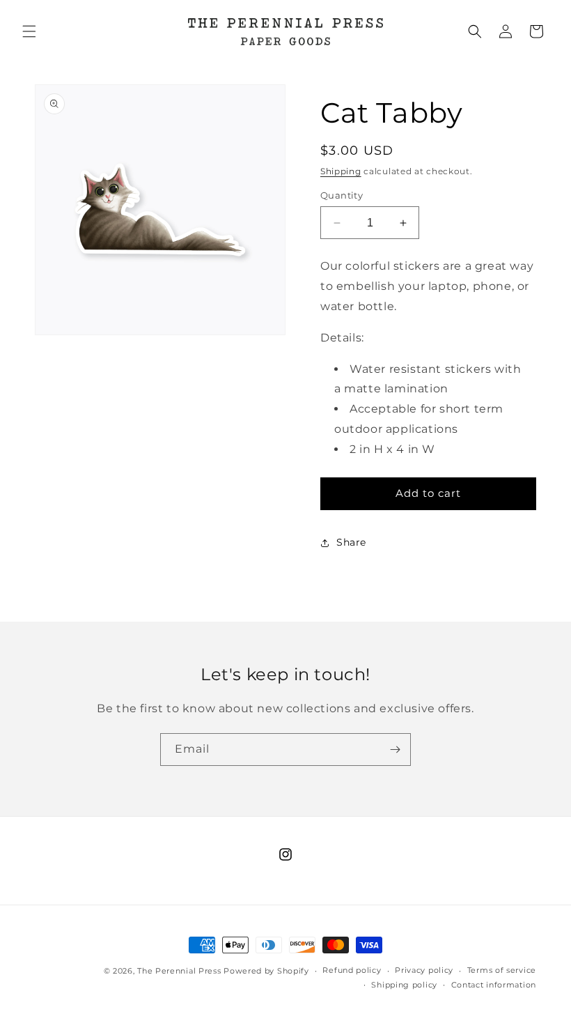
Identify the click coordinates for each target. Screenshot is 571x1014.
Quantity (341, 195)
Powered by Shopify (266, 971)
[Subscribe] (395, 749)
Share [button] (351, 542)
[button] (29, 31)
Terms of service (501, 970)
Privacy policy (424, 970)
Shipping (340, 171)
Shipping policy (404, 985)
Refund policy (351, 970)
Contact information (493, 985)
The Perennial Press (180, 971)
